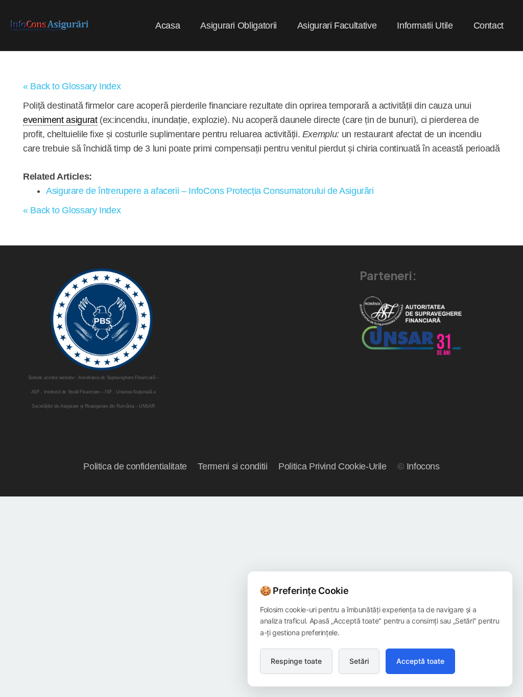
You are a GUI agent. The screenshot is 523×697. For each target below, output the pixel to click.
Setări (359, 661)
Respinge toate (296, 661)
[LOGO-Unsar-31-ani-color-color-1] (411, 340)
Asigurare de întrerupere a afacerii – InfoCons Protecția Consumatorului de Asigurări (210, 191)
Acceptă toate (420, 661)
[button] (285, 25)
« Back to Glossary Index (72, 86)
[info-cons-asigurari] (49, 25)
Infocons (423, 466)
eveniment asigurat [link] (60, 120)
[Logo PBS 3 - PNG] (102, 319)
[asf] (411, 311)
